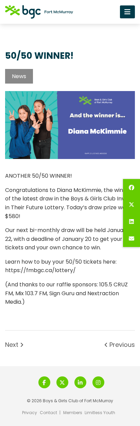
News (19, 76)
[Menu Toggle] (127, 11)
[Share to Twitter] (131, 204)
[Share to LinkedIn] (131, 221)
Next (12, 345)
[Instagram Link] (98, 382)
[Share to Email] (131, 238)
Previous (121, 345)
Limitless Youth (100, 412)
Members (72, 412)
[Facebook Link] (44, 382)
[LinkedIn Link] (80, 382)
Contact (48, 412)
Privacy (29, 412)
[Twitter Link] (62, 382)
